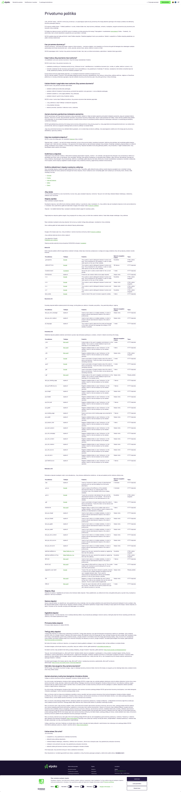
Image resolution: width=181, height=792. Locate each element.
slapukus (72, 139)
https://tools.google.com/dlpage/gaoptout (115, 649)
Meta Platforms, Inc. (68, 551)
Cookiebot (83, 243)
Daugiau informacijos (105, 786)
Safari (48, 183)
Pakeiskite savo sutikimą (51, 240)
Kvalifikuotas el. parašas (31, 2)
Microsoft (65, 342)
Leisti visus (137, 779)
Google (65, 259)
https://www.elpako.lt (72, 718)
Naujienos (93, 769)
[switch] (70, 786)
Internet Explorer (51, 180)
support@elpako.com (121, 770)
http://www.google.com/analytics (53, 640)
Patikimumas (94, 773)
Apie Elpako (93, 771)
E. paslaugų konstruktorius (45, 2)
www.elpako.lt (114, 31)
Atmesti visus (137, 788)
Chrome (49, 175)
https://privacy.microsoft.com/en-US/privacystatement (66, 662)
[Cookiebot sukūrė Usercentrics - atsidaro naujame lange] (41, 789)
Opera (48, 185)
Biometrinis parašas (18, 2)
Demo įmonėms (165, 2)
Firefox (49, 178)
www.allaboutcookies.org (104, 646)
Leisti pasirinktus (137, 783)
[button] (173, 2)
